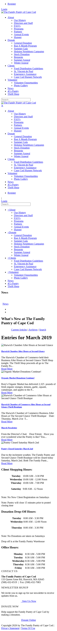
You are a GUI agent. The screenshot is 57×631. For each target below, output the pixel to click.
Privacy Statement (10, 628)
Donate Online (28, 620)
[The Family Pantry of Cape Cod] (18, 12)
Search (42, 329)
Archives (33, 329)
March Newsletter (9, 428)
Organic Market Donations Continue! (18, 378)
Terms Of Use (28, 628)
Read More (7, 368)
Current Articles (19, 329)
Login (4, 9)
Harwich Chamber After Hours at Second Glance (23, 351)
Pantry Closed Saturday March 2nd (17, 449)
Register (12, 4)
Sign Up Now (28, 601)
